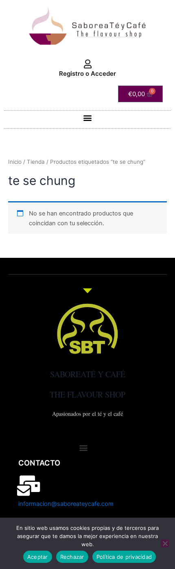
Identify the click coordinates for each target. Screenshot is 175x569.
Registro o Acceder (87, 73)
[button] (87, 117)
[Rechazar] (165, 543)
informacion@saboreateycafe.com (66, 503)
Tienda (36, 161)
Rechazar (72, 557)
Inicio (15, 161)
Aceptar (37, 557)
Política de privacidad (124, 557)
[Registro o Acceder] (87, 64)
